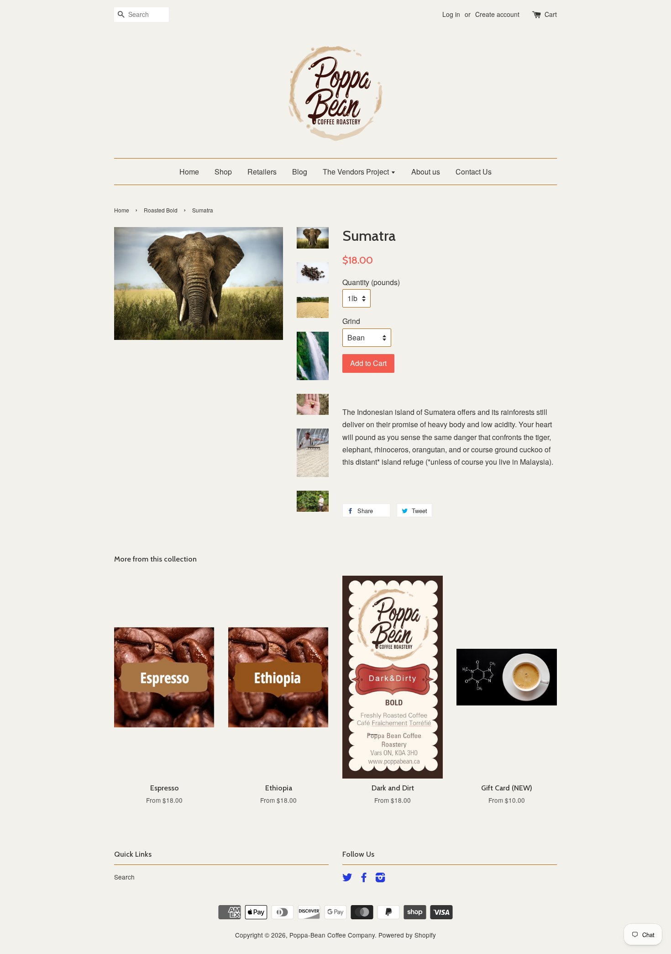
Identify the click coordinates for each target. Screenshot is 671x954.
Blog (299, 171)
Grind (351, 321)
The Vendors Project (357, 171)
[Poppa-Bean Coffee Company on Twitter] (347, 878)
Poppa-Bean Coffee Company (332, 934)
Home (189, 171)
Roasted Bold (161, 210)
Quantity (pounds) (371, 282)
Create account (497, 14)
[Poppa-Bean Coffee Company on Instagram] (380, 878)
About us (425, 171)
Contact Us (474, 171)
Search (124, 876)
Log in (451, 14)
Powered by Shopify (407, 934)
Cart (551, 14)
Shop (223, 171)
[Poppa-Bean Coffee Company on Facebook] (364, 878)
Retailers (262, 171)
